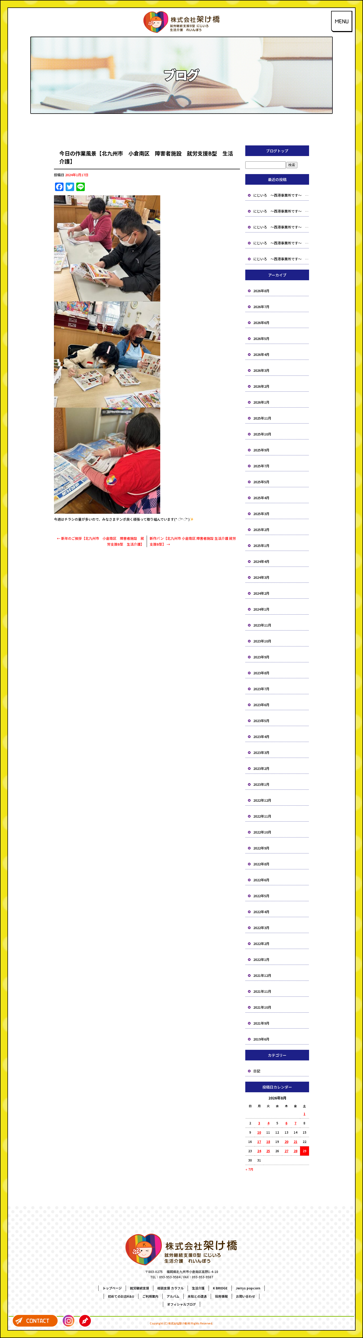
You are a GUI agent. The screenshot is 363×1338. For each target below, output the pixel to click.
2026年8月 (261, 290)
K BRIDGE (220, 1288)
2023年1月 (261, 784)
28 (295, 1151)
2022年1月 (261, 959)
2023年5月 (261, 720)
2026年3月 (261, 370)
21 (295, 1141)
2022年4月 (261, 911)
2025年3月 (261, 513)
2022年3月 (261, 927)
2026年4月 (261, 354)
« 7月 (249, 1169)
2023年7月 (261, 688)
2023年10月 (262, 641)
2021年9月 (261, 1023)
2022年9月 (261, 848)
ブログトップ (277, 150)
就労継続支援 (139, 1288)
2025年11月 (262, 418)
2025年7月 (261, 465)
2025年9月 (261, 449)
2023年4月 (261, 736)
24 (259, 1151)
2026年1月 (261, 402)
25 (268, 1151)
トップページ (112, 1288)
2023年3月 (261, 752)
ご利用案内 (150, 1296)
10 (259, 1132)
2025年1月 (261, 545)
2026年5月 (261, 338)
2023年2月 (261, 768)
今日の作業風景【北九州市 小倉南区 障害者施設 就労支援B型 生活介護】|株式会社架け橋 (181, 4)
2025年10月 (262, 434)
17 (259, 1141)
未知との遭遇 (197, 1296)
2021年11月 (262, 991)
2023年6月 (261, 704)
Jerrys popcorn (248, 1288)
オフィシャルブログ (181, 1304)
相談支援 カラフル (170, 1288)
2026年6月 (261, 322)
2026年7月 (261, 306)
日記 (256, 1070)
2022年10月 (262, 832)
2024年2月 (261, 593)
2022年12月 (262, 800)
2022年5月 (261, 895)
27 (286, 1151)
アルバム (173, 1296)
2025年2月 (261, 529)
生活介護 (198, 1288)
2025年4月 (261, 497)
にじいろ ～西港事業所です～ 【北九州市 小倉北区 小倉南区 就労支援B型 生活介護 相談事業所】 (281, 195)
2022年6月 (261, 879)
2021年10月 (262, 1007)
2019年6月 (261, 1039)
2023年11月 (262, 625)
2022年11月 (262, 816)
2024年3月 (261, 577)
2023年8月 (261, 672)
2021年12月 (262, 975)
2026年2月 (261, 386)
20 (286, 1141)
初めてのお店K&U (121, 1296)
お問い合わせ (245, 1296)
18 (268, 1141)
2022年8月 (261, 863)
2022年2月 (261, 943)
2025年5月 (261, 481)
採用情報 (221, 1296)
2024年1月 (261, 609)
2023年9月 (261, 656)
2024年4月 (261, 561)
